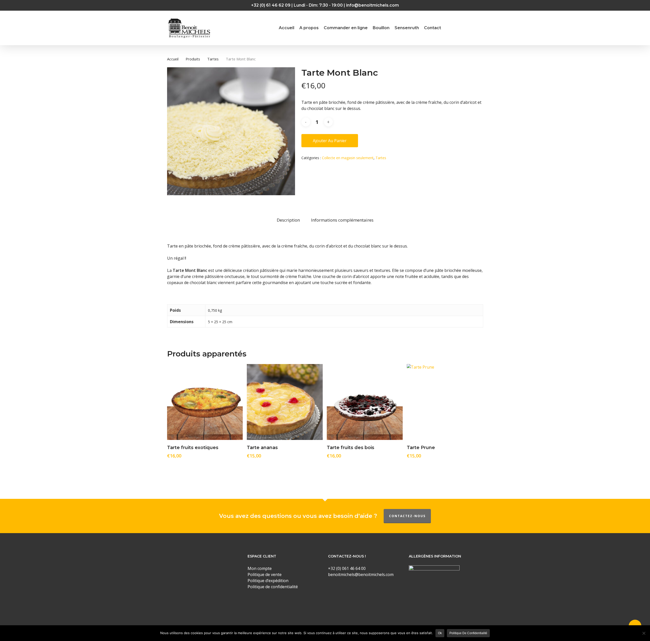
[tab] (288, 220)
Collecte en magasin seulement (347, 157)
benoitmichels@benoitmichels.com (361, 574)
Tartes (213, 58)
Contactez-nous (407, 516)
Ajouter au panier (330, 140)
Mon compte (260, 568)
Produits (193, 58)
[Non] (643, 633)
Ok (440, 633)
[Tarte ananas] (285, 402)
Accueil (172, 58)
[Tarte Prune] (445, 402)
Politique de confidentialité (468, 633)
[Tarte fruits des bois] (365, 402)
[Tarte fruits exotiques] (205, 402)
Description (288, 220)
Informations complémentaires (342, 220)
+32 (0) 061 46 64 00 (347, 568)
